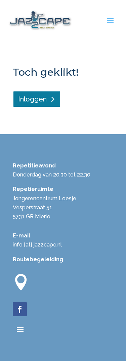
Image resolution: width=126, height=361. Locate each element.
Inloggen (32, 99)
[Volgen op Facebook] (20, 309)
